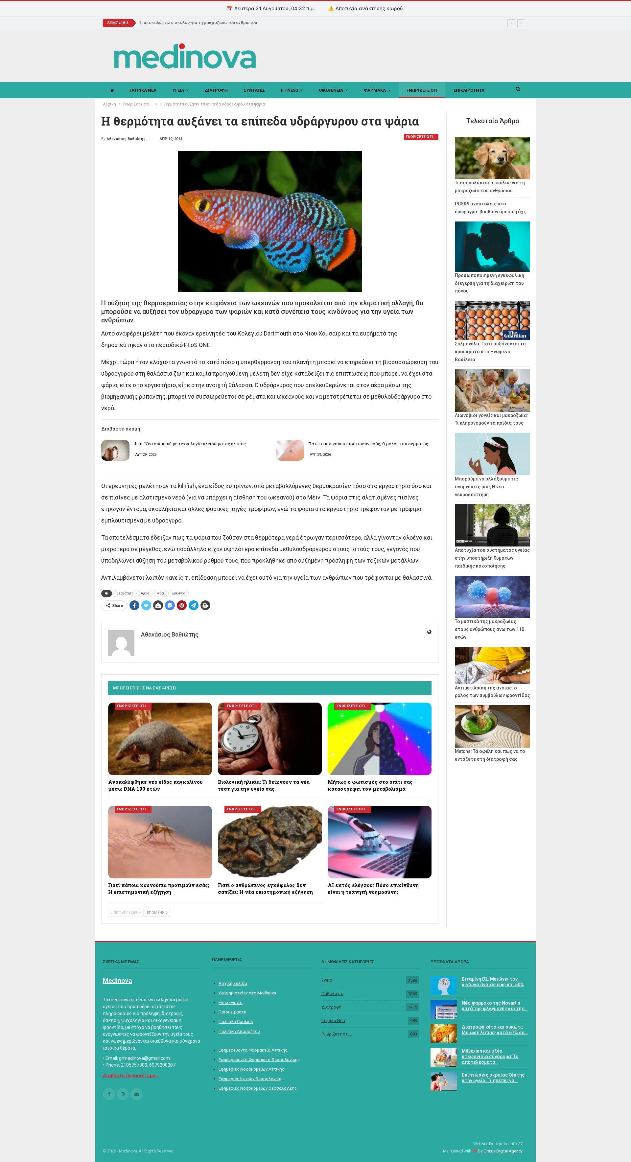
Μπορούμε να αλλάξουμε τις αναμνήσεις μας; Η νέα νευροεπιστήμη (486, 486)
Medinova (117, 981)
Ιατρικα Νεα (143, 90)
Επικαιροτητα (469, 90)
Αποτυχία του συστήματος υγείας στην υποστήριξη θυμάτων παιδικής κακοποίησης (492, 558)
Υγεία (326, 980)
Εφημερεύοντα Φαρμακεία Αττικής (253, 1050)
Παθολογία (332, 993)
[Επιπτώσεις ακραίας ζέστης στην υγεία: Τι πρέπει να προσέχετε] (444, 1081)
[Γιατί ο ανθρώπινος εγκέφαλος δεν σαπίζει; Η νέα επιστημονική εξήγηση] (270, 842)
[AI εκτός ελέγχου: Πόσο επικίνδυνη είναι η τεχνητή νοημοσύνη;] (380, 842)
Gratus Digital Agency (503, 1151)
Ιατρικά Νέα (333, 1020)
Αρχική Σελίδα (233, 983)
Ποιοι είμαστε (232, 1012)
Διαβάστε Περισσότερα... (131, 1075)
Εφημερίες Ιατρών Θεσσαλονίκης (251, 1078)
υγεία (145, 593)
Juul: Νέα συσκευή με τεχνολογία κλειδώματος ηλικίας (190, 444)
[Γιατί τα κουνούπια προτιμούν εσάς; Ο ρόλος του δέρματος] (290, 450)
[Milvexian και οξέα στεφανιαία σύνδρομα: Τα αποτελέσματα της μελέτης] (444, 1057)
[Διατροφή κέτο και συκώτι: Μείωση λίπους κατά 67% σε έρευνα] (444, 1033)
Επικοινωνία (231, 1002)
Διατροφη (216, 90)
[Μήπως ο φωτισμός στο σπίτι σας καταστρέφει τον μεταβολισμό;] (380, 739)
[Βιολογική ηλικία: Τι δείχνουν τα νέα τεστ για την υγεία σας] (270, 739)
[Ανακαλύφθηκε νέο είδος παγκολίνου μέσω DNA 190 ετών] (160, 739)
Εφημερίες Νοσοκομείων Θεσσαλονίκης (258, 1088)
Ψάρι (160, 593)
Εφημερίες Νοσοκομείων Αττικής (251, 1069)
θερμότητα (125, 593)
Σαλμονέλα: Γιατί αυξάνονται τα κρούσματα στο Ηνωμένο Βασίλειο (490, 351)
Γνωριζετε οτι (422, 90)
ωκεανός (179, 593)
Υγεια (178, 90)
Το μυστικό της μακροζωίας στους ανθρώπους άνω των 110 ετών (489, 629)
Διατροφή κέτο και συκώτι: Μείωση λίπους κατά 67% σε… (495, 1029)
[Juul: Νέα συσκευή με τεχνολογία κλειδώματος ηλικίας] (115, 450)
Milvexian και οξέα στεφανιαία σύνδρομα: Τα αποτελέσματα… (490, 1056)
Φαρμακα (375, 90)
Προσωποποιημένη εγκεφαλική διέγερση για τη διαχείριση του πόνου (489, 283)
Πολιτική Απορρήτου (239, 1031)
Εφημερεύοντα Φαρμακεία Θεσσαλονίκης (259, 1059)
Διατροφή (331, 1007)
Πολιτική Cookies (236, 1021)
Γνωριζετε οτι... (421, 137)
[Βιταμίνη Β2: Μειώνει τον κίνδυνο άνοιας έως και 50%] (444, 985)
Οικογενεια (331, 90)
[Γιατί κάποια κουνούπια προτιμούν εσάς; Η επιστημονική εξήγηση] (160, 842)
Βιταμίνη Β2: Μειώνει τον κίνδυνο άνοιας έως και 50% (493, 981)
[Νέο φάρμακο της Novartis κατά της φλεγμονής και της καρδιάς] (444, 1009)
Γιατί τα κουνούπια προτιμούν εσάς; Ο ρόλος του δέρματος (368, 444)
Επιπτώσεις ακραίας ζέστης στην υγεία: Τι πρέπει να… (493, 1077)
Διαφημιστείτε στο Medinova (247, 992)
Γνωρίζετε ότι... (336, 1034)
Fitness (289, 90)
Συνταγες (254, 90)
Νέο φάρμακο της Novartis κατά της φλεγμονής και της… (494, 1005)
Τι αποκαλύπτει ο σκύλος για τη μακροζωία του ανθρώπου (198, 22)
